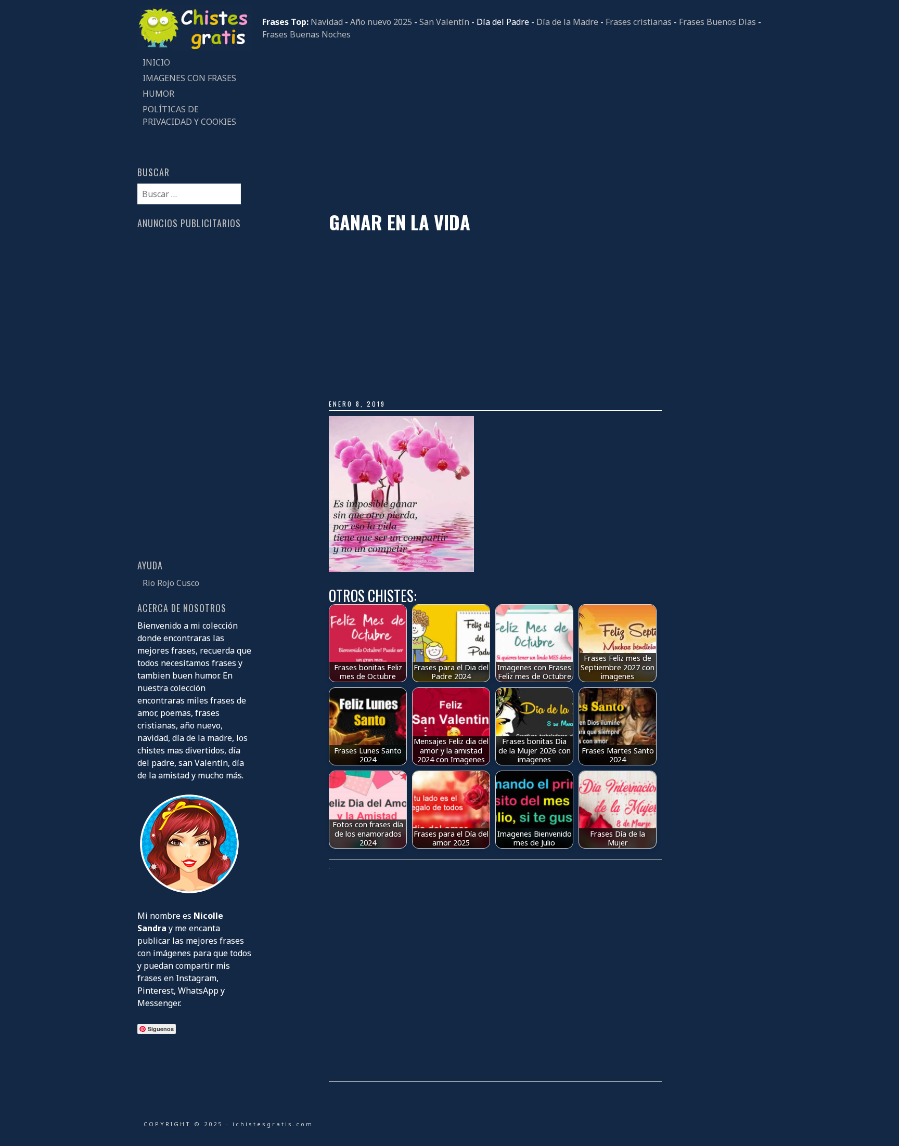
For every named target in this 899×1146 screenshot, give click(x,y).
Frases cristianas (639, 22)
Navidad (327, 22)
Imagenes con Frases (189, 78)
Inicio (156, 62)
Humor (158, 93)
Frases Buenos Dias (717, 22)
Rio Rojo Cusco (171, 583)
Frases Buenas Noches (306, 34)
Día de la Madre (567, 22)
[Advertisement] (512, 126)
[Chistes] (194, 48)
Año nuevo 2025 (381, 22)
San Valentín (444, 22)
